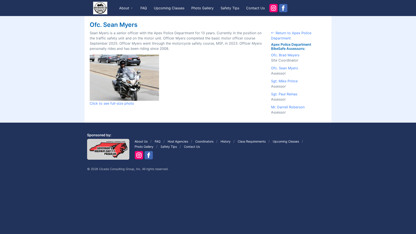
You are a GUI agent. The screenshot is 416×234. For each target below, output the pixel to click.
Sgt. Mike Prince (284, 81)
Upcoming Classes (169, 8)
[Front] (100, 7)
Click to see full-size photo (112, 103)
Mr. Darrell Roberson (288, 107)
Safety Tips (230, 8)
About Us (141, 141)
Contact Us (255, 8)
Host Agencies (178, 141)
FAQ (143, 8)
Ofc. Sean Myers (284, 68)
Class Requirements (252, 141)
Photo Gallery (202, 8)
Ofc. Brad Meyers (285, 55)
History (226, 141)
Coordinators (204, 141)
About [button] (124, 8)
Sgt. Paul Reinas (284, 94)
